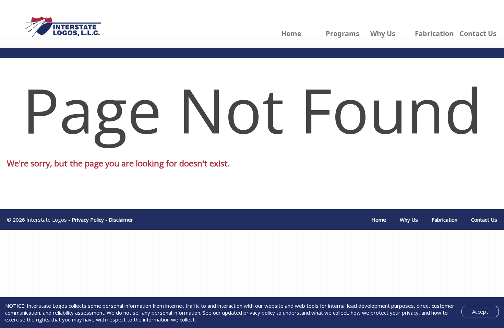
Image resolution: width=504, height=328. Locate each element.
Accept (480, 311)
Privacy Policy (88, 219)
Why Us (382, 33)
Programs (342, 33)
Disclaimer (121, 219)
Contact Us (477, 33)
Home (291, 33)
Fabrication (434, 33)
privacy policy (259, 312)
